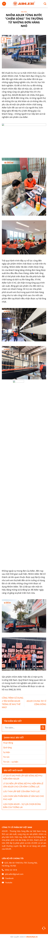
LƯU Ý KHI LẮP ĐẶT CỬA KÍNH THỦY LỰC (21, 791)
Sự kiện (6, 752)
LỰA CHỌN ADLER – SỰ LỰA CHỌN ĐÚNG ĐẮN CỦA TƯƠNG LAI (22, 806)
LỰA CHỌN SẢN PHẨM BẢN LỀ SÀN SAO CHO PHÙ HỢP (23, 798)
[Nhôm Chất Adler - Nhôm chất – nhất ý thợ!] (24, 3)
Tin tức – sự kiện (10, 761)
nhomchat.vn (32, 937)
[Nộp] (42, 727)
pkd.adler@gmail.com (14, 874)
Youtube (8, 882)
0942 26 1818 (11, 870)
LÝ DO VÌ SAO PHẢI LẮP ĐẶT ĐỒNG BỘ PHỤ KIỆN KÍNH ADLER (22, 777)
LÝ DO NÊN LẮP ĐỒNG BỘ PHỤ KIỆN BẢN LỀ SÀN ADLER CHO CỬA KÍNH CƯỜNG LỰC (23, 785)
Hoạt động (8, 742)
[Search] (44, 3)
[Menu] (4, 4)
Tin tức (24, 12)
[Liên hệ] (44, 928)
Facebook (9, 878)
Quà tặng (7, 747)
